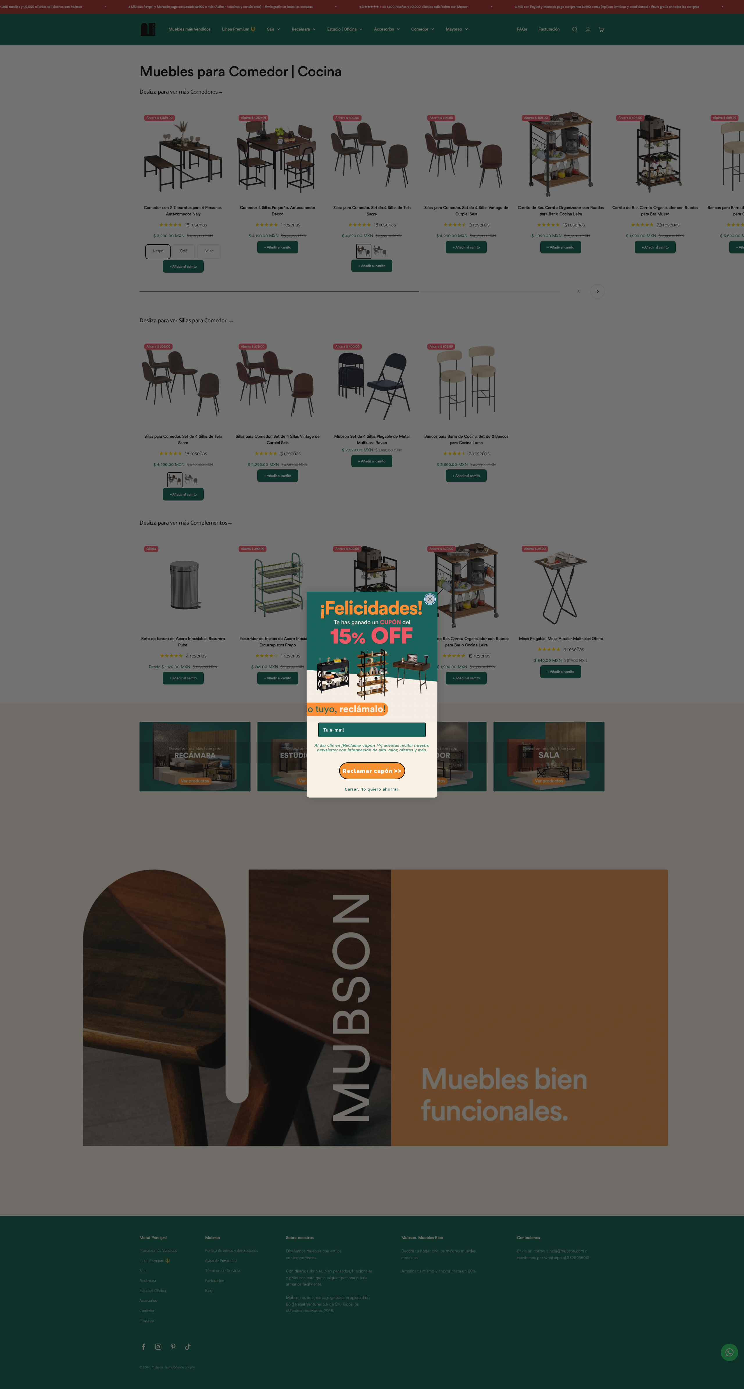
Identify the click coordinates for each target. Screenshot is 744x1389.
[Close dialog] (430, 599)
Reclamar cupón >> (372, 770)
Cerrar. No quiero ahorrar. (372, 789)
